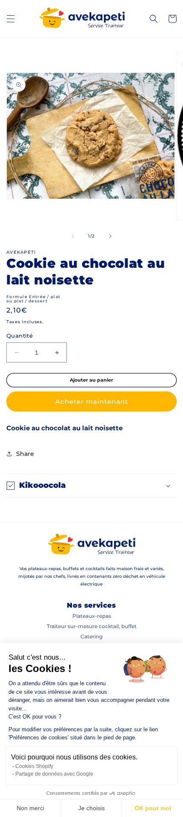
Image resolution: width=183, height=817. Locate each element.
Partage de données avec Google (54, 774)
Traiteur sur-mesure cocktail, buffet (92, 626)
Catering (91, 636)
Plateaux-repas (91, 616)
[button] (10, 18)
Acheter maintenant (91, 401)
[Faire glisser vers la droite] (110, 236)
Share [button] (25, 454)
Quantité (19, 335)
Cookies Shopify (34, 766)
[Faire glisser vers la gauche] (72, 236)
